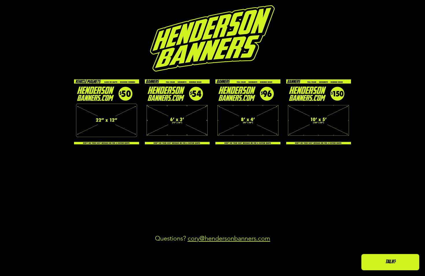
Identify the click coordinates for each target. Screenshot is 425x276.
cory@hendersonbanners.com (229, 238)
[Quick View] (106, 111)
